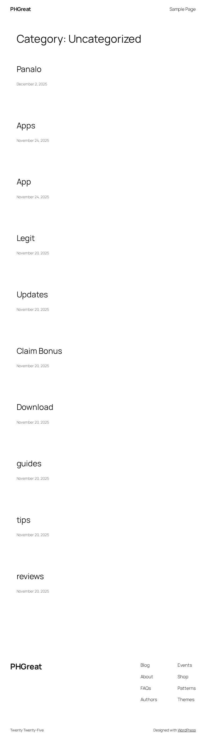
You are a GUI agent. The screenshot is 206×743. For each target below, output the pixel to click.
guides (29, 463)
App (24, 181)
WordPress (187, 730)
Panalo (29, 68)
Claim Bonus (39, 350)
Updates (32, 294)
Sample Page (183, 9)
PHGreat (20, 9)
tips (24, 519)
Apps (26, 125)
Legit (26, 237)
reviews (30, 576)
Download (35, 406)
